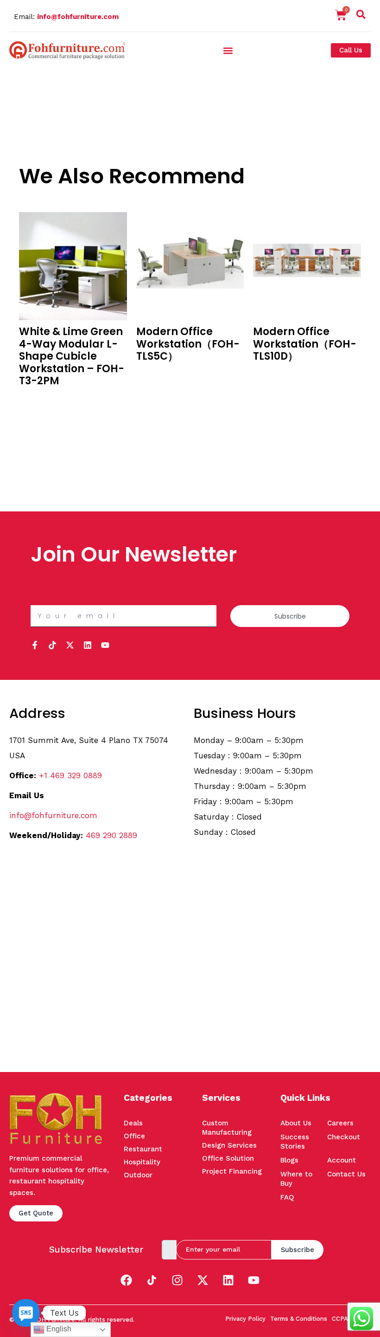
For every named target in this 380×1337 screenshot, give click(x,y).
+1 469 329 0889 (70, 775)
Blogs (289, 1160)
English (57, 1329)
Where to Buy (296, 1179)
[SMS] (25, 1312)
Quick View (36, 410)
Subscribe (297, 1250)
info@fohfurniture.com (78, 17)
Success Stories (294, 1141)
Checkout (343, 1137)
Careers (340, 1123)
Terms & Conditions (298, 1318)
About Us (295, 1123)
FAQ (287, 1197)
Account (341, 1160)
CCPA (340, 1318)
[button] (361, 16)
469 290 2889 (111, 835)
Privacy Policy (245, 1318)
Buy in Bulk (36, 397)
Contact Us (346, 1174)
